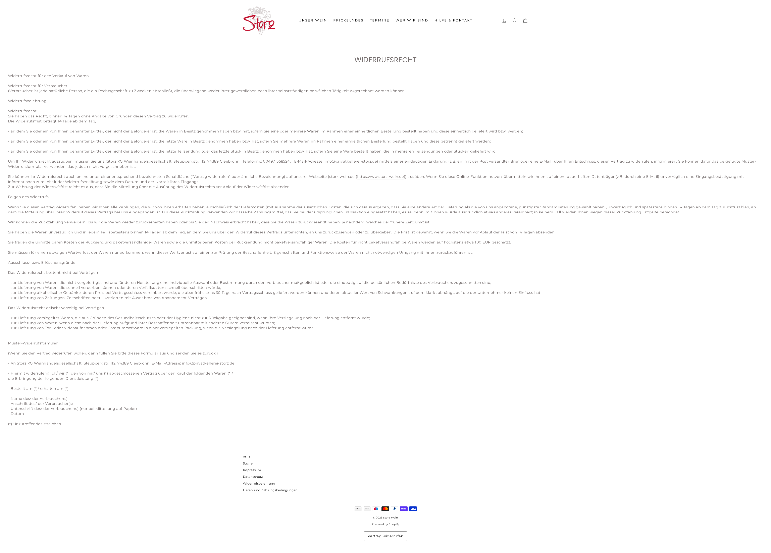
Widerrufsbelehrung (259, 483)
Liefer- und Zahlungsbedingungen (270, 490)
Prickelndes (348, 20)
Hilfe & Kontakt (453, 20)
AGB (246, 457)
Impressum (252, 470)
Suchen (249, 463)
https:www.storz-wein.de (380, 176)
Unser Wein (313, 20)
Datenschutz (253, 477)
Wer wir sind (412, 20)
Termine (380, 20)
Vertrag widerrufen (385, 536)
